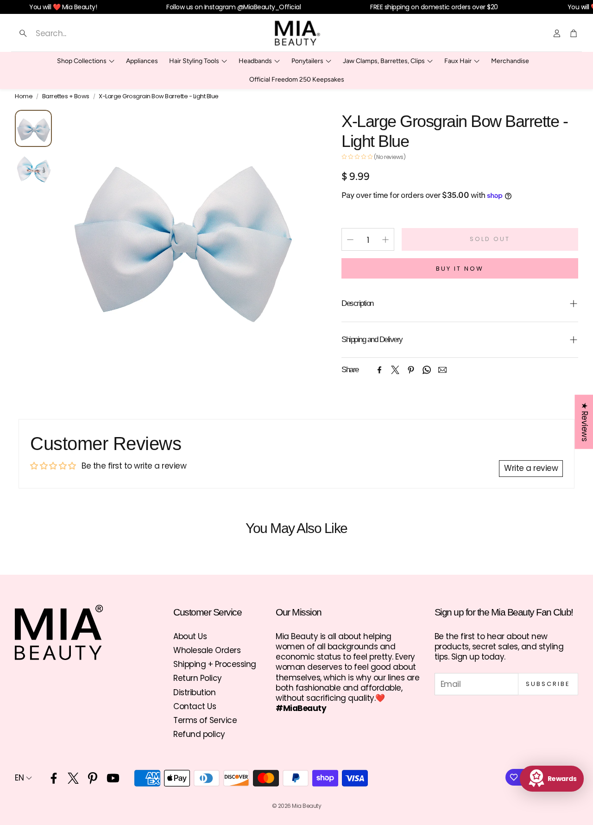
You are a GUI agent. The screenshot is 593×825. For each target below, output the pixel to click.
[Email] (442, 370)
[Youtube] (113, 778)
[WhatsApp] (427, 370)
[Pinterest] (411, 370)
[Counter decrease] (350, 239)
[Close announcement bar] (584, 7)
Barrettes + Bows (65, 97)
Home (23, 97)
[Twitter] (395, 370)
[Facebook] (379, 370)
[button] (105, 33)
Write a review (531, 468)
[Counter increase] (385, 239)
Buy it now (460, 268)
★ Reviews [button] (584, 422)
